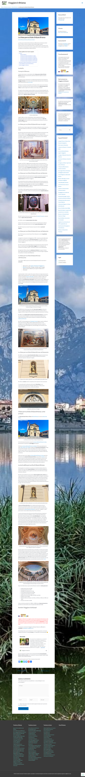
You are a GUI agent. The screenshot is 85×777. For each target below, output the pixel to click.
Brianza (26, 39)
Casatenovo (33, 732)
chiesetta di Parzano (22, 318)
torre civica (30, 82)
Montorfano (46, 750)
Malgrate (34, 746)
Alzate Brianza (15, 7)
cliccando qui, (65, 43)
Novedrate (51, 750)
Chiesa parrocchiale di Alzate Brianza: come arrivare (28, 62)
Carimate (45, 736)
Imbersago (30, 745)
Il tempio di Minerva (23, 54)
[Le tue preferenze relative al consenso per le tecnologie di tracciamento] (83, 775)
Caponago (20, 737)
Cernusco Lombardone (32, 736)
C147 (26, 447)
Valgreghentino (35, 758)
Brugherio (19, 734)
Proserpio (46, 753)
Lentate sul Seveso (21, 748)
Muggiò (14, 753)
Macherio (15, 750)
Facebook (25, 628)
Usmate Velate (16, 760)
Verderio (30, 760)
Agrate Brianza (16, 728)
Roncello (22, 754)
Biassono (15, 733)
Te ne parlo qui (61, 20)
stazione (43, 456)
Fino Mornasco (53, 742)
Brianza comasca (7, 7)
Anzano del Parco (47, 730)
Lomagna (30, 746)
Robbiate (30, 756)
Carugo (49, 736)
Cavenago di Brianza (17, 740)
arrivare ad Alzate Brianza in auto (39, 442)
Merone (45, 749)
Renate (18, 754)
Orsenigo (45, 752)
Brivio (35, 730)
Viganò (33, 760)
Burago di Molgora (17, 736)
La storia (20, 53)
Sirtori (40, 757)
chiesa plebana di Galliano (30, 509)
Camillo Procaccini (40, 216)
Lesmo (14, 749)
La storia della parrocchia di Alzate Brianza (26, 63)
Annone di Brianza (35, 728)
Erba (49, 741)
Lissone (22, 749)
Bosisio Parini (31, 730)
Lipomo (45, 745)
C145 (21, 447)
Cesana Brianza (31, 737)
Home (2, 7)
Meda (19, 750)
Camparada (15, 737)
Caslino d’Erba (46, 737)
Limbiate (18, 749)
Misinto (14, 752)
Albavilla (45, 728)
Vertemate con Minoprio (48, 756)
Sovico (18, 757)
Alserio (45, 729)
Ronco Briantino (16, 756)
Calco (29, 732)
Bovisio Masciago (21, 733)
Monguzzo (49, 749)
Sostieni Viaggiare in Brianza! (24, 65)
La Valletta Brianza (37, 745)
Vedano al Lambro (16, 761)
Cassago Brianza (31, 733)
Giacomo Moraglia (30, 276)
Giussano (18, 746)
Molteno (34, 748)
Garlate (36, 741)
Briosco (14, 734)
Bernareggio (15, 732)
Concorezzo (19, 744)
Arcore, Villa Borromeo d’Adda (64, 208)
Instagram (30, 628)
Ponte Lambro (51, 752)
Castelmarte (46, 740)
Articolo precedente (21, 670)
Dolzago (30, 741)
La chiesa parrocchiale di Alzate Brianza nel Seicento (28, 57)
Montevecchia (31, 749)
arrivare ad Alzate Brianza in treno (37, 455)
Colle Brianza (34, 738)
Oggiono (34, 752)
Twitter (65, 46)
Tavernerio (53, 754)
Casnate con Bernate (48, 738)
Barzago (30, 729)
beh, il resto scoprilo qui (63, 32)
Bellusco (23, 730)
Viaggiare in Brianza (17, 3)
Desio (14, 746)
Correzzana (22, 745)
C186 (29, 447)
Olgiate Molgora (31, 753)
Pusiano (49, 753)
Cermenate (51, 740)
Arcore (14, 730)
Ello (33, 741)
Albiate (14, 729)
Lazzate (14, 748)
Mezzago (22, 750)
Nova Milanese (20, 753)
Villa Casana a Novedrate (63, 145)
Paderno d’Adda (35, 754)
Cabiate (45, 733)
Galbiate (30, 742)
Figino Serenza (46, 742)
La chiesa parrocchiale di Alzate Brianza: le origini (28, 55)
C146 (24, 447)
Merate (38, 746)
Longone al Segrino (51, 745)
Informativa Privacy (62, 260)
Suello (29, 758)
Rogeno (34, 756)
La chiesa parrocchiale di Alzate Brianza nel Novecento (28, 60)
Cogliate (15, 744)
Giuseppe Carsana (33, 321)
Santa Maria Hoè (31, 757)
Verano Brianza (16, 764)
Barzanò (34, 729)
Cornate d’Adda (16, 745)
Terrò (45, 559)
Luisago (45, 746)
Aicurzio (21, 728)
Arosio (45, 732)
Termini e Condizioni (62, 262)
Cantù (48, 733)
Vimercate (15, 765)
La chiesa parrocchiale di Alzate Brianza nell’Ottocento (28, 59)
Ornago (14, 754)
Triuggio (19, 758)
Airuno (29, 728)
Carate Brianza (16, 738)
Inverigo (45, 744)
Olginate (37, 753)
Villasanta (22, 764)
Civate (29, 738)
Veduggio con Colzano (17, 762)
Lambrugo (50, 744)
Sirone (37, 757)
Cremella (37, 740)
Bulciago (39, 730)
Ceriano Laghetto (16, 741)
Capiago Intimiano (50, 734)
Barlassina (19, 730)
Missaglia (30, 748)
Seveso (14, 757)
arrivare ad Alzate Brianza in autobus (29, 446)
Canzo (45, 734)
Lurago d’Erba (50, 746)
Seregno (22, 756)
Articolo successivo (45, 670)
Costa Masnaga (31, 740)
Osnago (30, 754)
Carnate (21, 738)
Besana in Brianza (22, 732)
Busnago (23, 736)
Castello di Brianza (32, 734)
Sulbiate (15, 758)
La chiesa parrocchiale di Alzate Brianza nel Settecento (28, 58)
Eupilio (51, 741)
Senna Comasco (47, 754)
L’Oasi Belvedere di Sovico (63, 182)
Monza (18, 752)
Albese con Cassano (52, 728)
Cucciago (45, 741)
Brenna (48, 732)
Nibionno (30, 752)
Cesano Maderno (16, 742)
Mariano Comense (47, 748)
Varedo (21, 760)
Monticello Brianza (32, 750)
